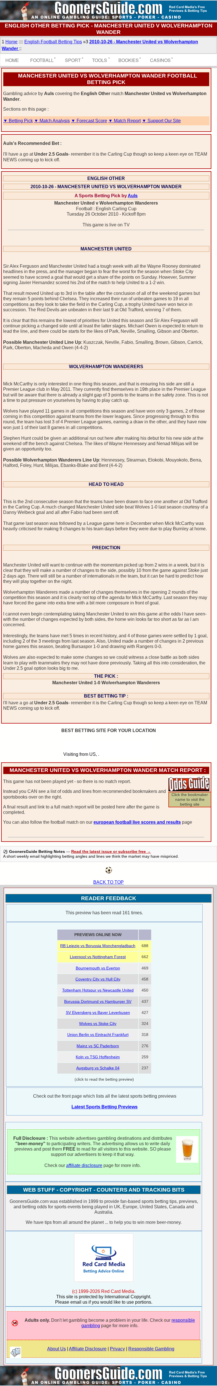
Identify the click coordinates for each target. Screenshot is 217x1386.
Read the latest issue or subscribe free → (111, 851)
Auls (133, 195)
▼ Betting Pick (18, 120)
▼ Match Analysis (52, 120)
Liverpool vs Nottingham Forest (98, 956)
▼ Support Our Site (161, 120)
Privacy (117, 1348)
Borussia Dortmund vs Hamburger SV (97, 1001)
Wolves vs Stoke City (97, 1023)
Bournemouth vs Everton (98, 968)
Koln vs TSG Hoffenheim (98, 1057)
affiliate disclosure (84, 1165)
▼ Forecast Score (89, 120)
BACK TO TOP (108, 882)
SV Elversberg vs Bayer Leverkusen (98, 1012)
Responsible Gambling (151, 1348)
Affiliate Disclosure (88, 1348)
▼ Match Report (124, 120)
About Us (56, 1348)
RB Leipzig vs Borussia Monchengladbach (97, 945)
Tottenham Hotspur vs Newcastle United (98, 990)
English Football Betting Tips (53, 41)
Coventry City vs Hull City (97, 979)
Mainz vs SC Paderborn (98, 1046)
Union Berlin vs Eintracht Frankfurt (98, 1034)
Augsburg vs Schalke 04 (98, 1068)
